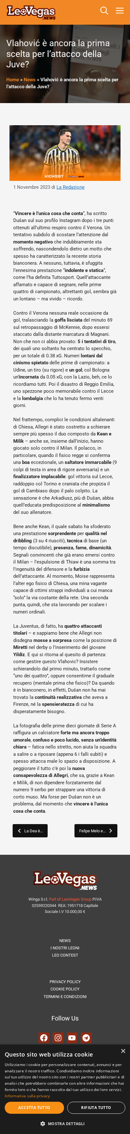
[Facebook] (43, 1037)
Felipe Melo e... (92, 831)
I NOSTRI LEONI (65, 948)
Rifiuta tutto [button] (96, 1107)
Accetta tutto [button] (34, 1107)
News (30, 80)
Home (12, 80)
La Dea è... (33, 831)
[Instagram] (58, 1037)
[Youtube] (72, 1037)
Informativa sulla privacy (27, 1096)
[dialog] (65, 1089)
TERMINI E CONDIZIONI (65, 996)
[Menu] (121, 12)
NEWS (65, 940)
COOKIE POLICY (65, 989)
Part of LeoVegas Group (70, 899)
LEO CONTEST (65, 955)
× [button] (123, 1051)
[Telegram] (86, 1037)
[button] (104, 12)
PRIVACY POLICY (65, 981)
